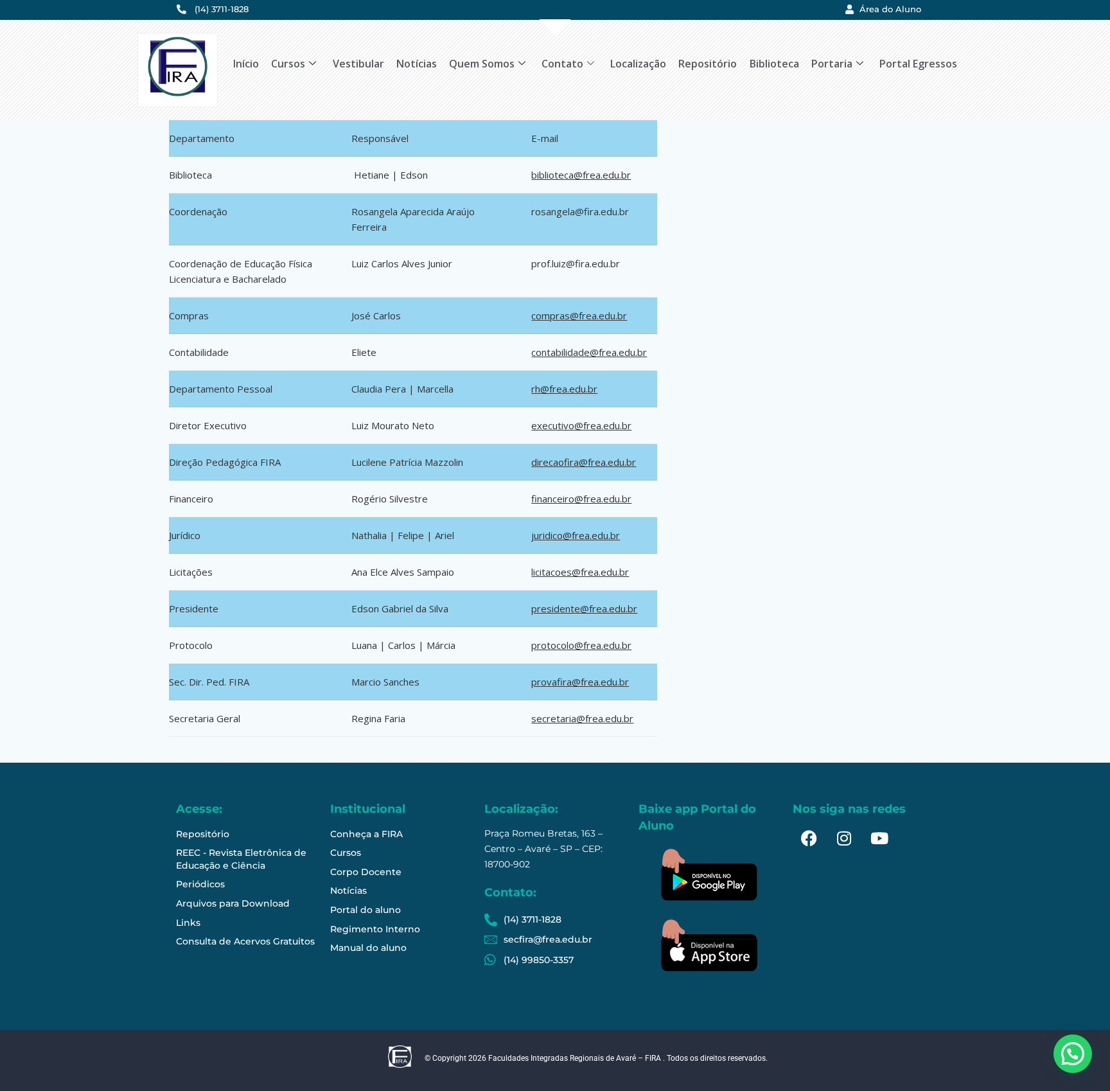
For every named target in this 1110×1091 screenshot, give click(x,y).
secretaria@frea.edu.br (582, 718)
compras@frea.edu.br (579, 315)
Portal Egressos (918, 64)
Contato (562, 64)
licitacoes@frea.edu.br (580, 571)
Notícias (416, 64)
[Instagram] (844, 838)
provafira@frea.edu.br (580, 681)
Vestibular (358, 64)
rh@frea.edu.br (564, 388)
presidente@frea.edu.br (584, 608)
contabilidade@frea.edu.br (589, 352)
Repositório (707, 64)
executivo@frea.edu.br (581, 425)
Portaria (831, 64)
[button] (1072, 1053)
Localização (638, 64)
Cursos (288, 64)
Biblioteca (774, 64)
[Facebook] (809, 838)
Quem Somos (482, 64)
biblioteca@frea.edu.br (581, 174)
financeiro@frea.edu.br (581, 498)
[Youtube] (879, 838)
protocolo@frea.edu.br (581, 645)
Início (246, 64)
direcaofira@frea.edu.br (583, 462)
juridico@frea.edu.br (575, 535)
